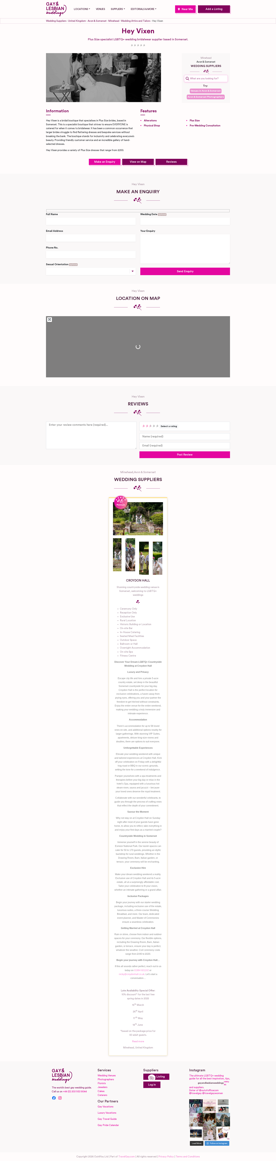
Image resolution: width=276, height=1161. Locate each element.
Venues (100, 9)
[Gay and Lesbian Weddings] (56, 8)
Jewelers (102, 1087)
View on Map (138, 162)
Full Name (52, 214)
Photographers (106, 1079)
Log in (152, 1084)
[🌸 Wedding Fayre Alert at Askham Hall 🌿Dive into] (209, 1106)
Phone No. (52, 247)
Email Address (54, 231)
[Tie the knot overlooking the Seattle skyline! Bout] (223, 1133)
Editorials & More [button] (142, 9)
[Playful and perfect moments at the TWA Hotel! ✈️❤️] (223, 1106)
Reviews (171, 162)
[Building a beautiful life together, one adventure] (223, 1120)
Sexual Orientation (61, 264)
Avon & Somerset (97, 21)
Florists (102, 1083)
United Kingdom (77, 21)
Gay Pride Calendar (108, 1125)
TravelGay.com (126, 1156)
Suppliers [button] (117, 9)
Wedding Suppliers (56, 21)
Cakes (101, 1091)
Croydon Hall (138, 580)
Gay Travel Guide (107, 1119)
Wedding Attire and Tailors (135, 21)
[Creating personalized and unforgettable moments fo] (209, 1120)
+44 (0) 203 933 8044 (75, 1091)
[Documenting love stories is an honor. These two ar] (196, 1106)
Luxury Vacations (107, 1113)
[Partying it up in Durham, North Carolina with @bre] (209, 1133)
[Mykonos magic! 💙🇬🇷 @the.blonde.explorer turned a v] (196, 1120)
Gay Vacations (105, 1106)
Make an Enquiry (104, 162)
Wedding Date (153, 214)
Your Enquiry (147, 231)
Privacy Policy (166, 1156)
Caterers (102, 1095)
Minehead (185, 9)
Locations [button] (81, 9)
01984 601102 (141, 970)
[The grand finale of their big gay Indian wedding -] (196, 1133)
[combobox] (206, 78)
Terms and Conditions (188, 1156)
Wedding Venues (107, 1075)
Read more (138, 1041)
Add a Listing (214, 9)
